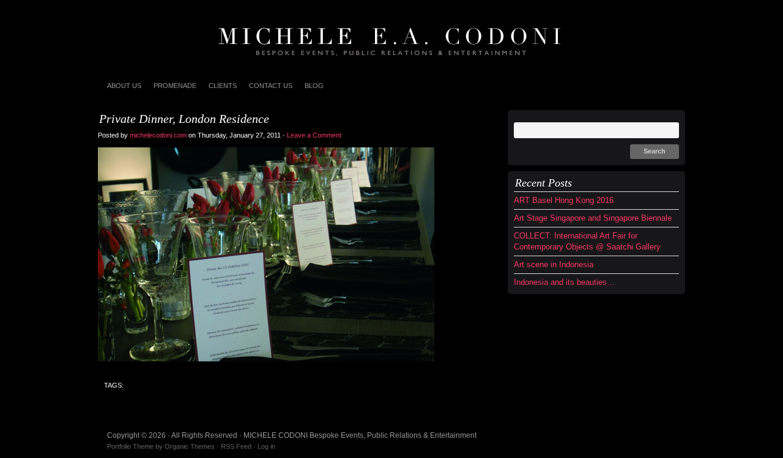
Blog (314, 85)
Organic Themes (190, 446)
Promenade (175, 85)
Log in (266, 446)
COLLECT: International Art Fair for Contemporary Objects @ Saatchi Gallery (587, 241)
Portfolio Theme (130, 446)
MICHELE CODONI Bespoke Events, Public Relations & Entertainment (391, 36)
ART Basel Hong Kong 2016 (564, 200)
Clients (223, 85)
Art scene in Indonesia (553, 264)
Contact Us (270, 85)
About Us (124, 85)
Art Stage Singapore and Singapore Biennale (593, 218)
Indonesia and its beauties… (564, 282)
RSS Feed (236, 446)
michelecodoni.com (158, 135)
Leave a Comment (315, 135)
